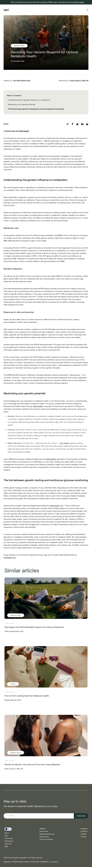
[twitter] (78, 124)
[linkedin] (83, 124)
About (6, 833)
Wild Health (24, 131)
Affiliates (42, 829)
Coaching (7, 844)
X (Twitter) (84, 831)
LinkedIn (83, 834)
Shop (6, 846)
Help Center (43, 831)
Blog (6, 836)
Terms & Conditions (46, 839)
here (82, 2)
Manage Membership (46, 834)
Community (8, 838)
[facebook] (73, 124)
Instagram (84, 829)
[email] (87, 124)
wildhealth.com (10, 558)
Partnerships (8, 841)
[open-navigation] (87, 10)
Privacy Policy (44, 837)
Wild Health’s (65, 443)
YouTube (84, 837)
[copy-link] (68, 124)
